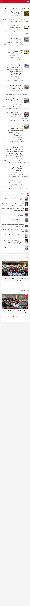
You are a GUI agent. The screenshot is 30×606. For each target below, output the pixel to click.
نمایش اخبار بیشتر (5, 253)
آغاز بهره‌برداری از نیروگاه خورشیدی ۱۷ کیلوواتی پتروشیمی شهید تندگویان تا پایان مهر (13, 199)
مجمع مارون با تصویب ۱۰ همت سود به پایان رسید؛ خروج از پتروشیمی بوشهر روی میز (13, 225)
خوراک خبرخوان (9, 8)
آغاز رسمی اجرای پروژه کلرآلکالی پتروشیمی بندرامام (14, 235)
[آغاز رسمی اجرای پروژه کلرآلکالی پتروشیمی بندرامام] (26, 236)
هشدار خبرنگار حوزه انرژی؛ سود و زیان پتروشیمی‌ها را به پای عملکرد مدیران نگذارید (13, 209)
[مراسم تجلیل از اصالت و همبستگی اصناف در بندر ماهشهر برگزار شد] (26, 230)
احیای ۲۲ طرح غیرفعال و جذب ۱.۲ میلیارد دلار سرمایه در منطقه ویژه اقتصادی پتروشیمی (13, 204)
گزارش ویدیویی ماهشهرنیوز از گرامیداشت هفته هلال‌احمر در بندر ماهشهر (15, 311)
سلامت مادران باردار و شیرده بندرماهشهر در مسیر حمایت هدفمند (13, 220)
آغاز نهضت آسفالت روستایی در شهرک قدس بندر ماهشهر (13, 247)
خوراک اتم (3, 8)
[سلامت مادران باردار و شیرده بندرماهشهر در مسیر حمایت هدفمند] (26, 220)
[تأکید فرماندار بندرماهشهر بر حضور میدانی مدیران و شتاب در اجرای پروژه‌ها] (26, 215)
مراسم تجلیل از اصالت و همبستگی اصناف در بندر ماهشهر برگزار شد (13, 230)
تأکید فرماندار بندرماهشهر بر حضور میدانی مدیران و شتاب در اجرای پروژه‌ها (13, 214)
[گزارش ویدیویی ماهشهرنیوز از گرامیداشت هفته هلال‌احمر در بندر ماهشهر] (15, 301)
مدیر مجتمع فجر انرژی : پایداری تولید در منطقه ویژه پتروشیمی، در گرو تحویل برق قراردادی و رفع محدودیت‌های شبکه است (14, 242)
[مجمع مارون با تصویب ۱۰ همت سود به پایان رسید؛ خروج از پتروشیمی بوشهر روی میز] (26, 225)
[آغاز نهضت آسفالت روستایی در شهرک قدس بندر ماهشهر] (26, 248)
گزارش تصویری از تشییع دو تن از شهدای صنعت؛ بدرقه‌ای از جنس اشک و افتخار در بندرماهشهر (16, 279)
